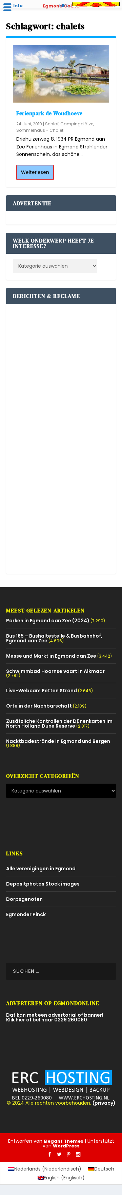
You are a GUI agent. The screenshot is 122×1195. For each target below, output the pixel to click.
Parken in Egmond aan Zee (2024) (47, 620)
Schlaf (52, 124)
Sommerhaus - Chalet (39, 130)
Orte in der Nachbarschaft (39, 705)
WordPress (66, 1146)
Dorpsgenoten (24, 899)
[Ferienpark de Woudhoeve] (61, 74)
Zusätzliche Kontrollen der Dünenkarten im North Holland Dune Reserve (59, 723)
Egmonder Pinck (26, 914)
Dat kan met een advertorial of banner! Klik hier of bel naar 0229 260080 (54, 1017)
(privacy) (104, 1103)
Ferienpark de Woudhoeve (49, 113)
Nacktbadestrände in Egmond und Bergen (58, 741)
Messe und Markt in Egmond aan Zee (51, 656)
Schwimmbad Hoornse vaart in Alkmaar (55, 671)
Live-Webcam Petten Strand (41, 690)
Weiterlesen (35, 172)
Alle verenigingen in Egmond (41, 868)
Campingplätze (76, 124)
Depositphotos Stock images (43, 883)
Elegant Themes (63, 1141)
